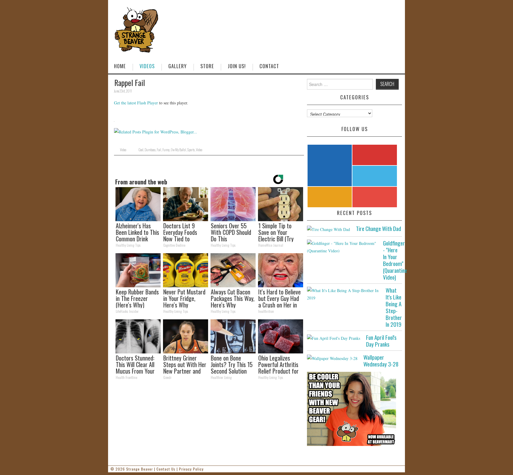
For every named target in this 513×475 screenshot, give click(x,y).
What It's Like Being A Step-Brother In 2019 (394, 307)
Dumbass (150, 149)
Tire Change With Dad (378, 228)
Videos (147, 66)
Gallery (177, 66)
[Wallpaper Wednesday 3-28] (332, 358)
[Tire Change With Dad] (328, 229)
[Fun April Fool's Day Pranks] (333, 338)
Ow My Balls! (178, 149)
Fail (159, 149)
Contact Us (165, 469)
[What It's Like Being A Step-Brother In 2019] (343, 294)
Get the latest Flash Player (136, 103)
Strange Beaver (139, 469)
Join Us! (237, 66)
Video (123, 149)
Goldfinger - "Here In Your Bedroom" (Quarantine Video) (395, 260)
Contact (269, 66)
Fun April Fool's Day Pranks (381, 340)
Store (207, 66)
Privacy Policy (191, 469)
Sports (191, 149)
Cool (140, 149)
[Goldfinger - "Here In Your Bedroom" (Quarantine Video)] (342, 247)
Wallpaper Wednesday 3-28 (380, 360)
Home (120, 66)
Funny (166, 149)
